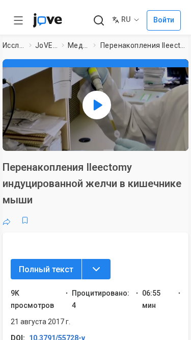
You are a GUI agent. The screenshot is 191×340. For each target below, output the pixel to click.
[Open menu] (18, 20)
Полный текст (46, 269)
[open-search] (98, 20)
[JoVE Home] (47, 20)
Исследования (14, 45)
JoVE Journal (46, 45)
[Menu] (96, 269)
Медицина (79, 45)
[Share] (7, 220)
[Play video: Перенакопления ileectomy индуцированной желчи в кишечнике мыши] (97, 105)
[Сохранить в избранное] (25, 220)
